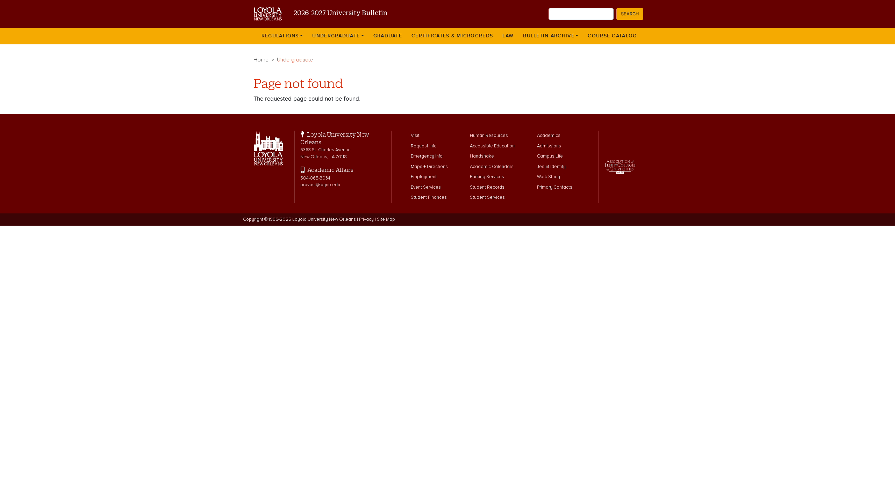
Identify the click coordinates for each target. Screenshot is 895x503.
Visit (415, 135)
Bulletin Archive (548, 36)
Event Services (426, 187)
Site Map (386, 219)
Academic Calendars (492, 166)
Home (260, 60)
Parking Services (487, 176)
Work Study (548, 176)
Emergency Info (427, 156)
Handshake (482, 156)
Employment (424, 176)
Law (508, 36)
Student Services (487, 197)
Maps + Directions (429, 166)
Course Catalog (612, 36)
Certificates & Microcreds (452, 36)
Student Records (487, 187)
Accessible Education (492, 146)
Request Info (424, 146)
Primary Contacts (554, 187)
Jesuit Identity (551, 166)
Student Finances (429, 197)
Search (630, 13)
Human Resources (489, 135)
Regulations (280, 36)
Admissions (549, 146)
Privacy (366, 219)
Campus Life (550, 156)
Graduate (387, 36)
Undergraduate (336, 36)
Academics (548, 135)
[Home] (265, 14)
